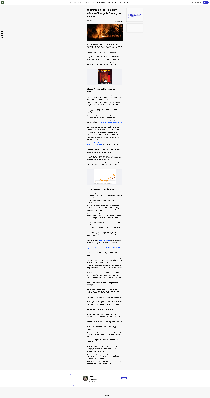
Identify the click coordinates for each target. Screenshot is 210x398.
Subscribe (205, 2)
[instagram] (196, 2)
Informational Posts (101, 2)
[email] (2, 37)
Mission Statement (78, 2)
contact (87, 2)
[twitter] (193, 2)
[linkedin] (2, 35)
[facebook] (2, 31)
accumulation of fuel (104, 240)
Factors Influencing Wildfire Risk (135, 14)
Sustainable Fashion (123, 2)
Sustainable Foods (112, 2)
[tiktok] (201, 2)
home (70, 2)
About (93, 2)
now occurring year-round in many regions (110, 122)
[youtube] (198, 2)
